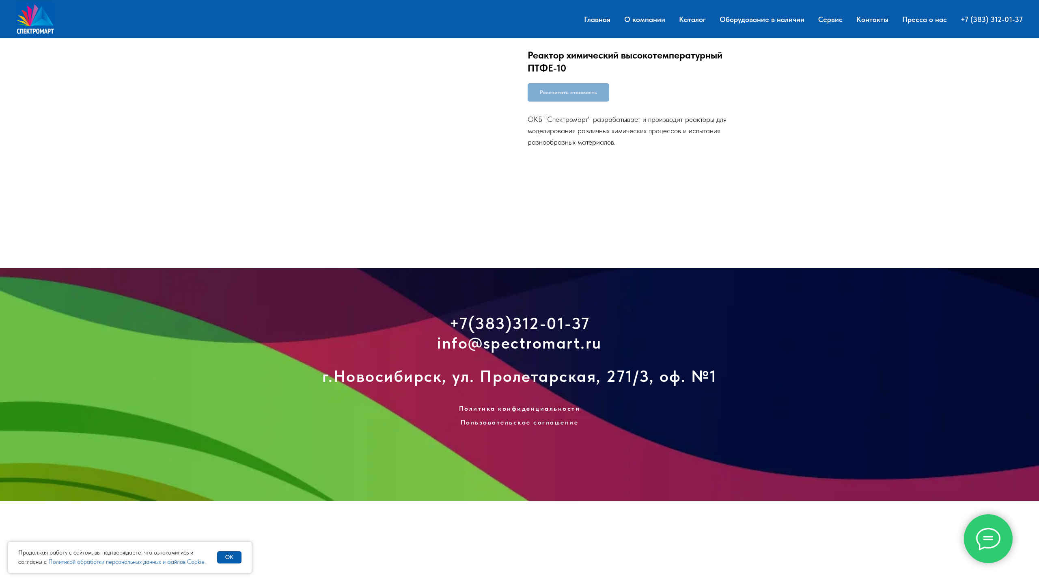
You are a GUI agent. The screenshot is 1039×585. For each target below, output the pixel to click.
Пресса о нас (924, 19)
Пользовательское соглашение (520, 422)
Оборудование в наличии (762, 19)
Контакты (872, 19)
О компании (644, 19)
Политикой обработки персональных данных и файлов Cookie (126, 562)
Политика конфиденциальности (519, 408)
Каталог (692, 19)
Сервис (830, 19)
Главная (597, 19)
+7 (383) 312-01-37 (992, 19)
